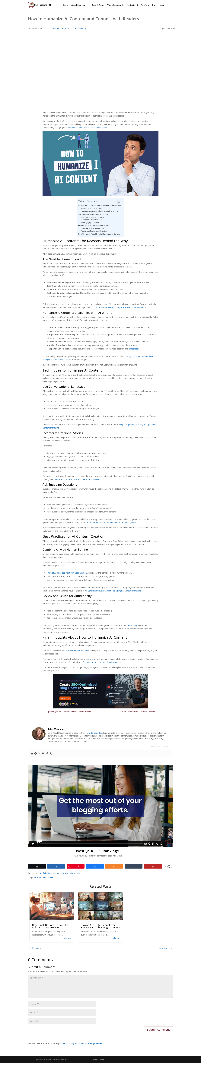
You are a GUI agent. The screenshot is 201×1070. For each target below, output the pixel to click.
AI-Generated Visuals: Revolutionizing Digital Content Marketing (113, 590)
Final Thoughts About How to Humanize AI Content (99, 234)
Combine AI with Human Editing (93, 228)
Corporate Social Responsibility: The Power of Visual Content (119, 307)
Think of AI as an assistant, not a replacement (67, 572)
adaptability (134, 348)
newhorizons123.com (159, 746)
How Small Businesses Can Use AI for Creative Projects (50, 926)
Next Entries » (165, 948)
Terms (95, 1059)
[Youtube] (43, 753)
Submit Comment (158, 1029)
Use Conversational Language (92, 217)
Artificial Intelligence (61, 28)
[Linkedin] (31, 753)
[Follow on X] (130, 1059)
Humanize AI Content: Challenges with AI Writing (99, 211)
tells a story (132, 625)
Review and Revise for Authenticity (94, 231)
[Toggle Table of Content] (118, 202)
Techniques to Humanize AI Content (93, 214)
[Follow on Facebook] (124, 1059)
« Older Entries (35, 948)
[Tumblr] (51, 753)
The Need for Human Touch (92, 208)
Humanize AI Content (44, 877)
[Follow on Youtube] (155, 1059)
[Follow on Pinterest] (162, 1059)
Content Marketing (78, 28)
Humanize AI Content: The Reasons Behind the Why (99, 205)
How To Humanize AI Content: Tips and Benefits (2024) (111, 522)
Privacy (101, 1059)
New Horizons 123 (94, 733)
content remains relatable (77, 650)
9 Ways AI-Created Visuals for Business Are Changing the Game (100, 926)
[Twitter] (39, 753)
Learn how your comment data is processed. (83, 1043)
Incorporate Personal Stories (92, 220)
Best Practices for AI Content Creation (94, 225)
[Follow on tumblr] (168, 1059)
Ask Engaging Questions (90, 222)
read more (66, 938)
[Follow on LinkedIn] (149, 1059)
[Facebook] (47, 753)
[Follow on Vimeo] (174, 1059)
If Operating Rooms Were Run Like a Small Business (78, 479)
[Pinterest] (35, 753)
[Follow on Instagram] (137, 1059)
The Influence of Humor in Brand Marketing (102, 662)
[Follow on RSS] (143, 1059)
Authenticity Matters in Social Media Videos (88, 127)
